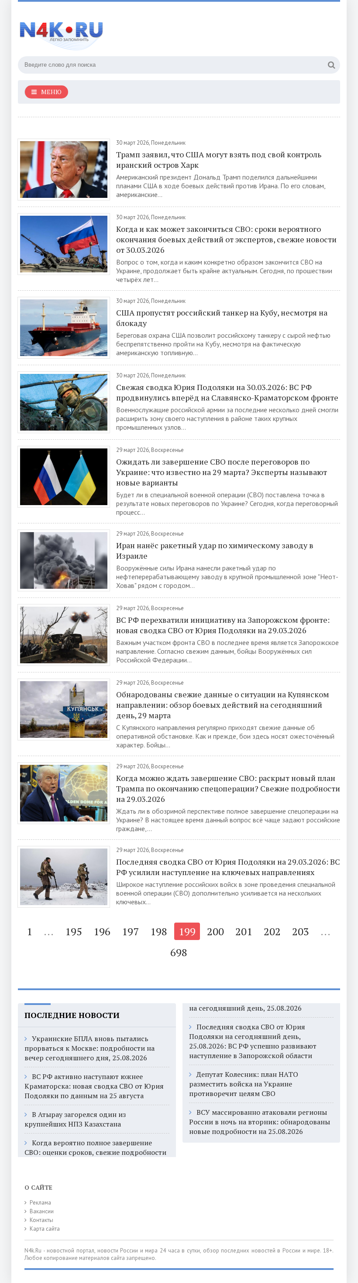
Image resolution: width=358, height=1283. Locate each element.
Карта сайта (45, 1228)
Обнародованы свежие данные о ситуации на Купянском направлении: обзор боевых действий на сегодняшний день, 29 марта (222, 704)
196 (101, 931)
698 (178, 952)
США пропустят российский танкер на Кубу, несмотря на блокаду (221, 317)
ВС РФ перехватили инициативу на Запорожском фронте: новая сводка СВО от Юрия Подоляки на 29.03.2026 (223, 624)
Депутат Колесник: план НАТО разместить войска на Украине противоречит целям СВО (243, 1083)
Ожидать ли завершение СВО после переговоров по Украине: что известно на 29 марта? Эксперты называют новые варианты (221, 472)
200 (215, 931)
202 (272, 931)
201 (243, 931)
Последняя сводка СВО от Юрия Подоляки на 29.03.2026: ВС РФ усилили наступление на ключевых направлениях (228, 866)
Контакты (41, 1220)
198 (158, 931)
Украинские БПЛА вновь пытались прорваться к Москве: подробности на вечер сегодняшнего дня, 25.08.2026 (89, 1048)
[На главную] (105, 30)
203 (300, 931)
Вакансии (42, 1211)
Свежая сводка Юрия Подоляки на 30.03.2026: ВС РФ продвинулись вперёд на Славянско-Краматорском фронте (227, 392)
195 (73, 931)
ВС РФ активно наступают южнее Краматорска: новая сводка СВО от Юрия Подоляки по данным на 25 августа (94, 1086)
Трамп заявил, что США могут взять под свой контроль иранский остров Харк (218, 159)
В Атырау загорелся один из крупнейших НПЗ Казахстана (75, 1119)
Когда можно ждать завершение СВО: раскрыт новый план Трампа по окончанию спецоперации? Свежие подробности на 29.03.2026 (228, 788)
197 (130, 931)
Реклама (40, 1202)
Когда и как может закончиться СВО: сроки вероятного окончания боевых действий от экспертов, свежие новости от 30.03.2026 (226, 239)
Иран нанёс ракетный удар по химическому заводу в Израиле (214, 550)
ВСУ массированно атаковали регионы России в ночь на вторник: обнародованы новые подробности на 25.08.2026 (259, 1121)
